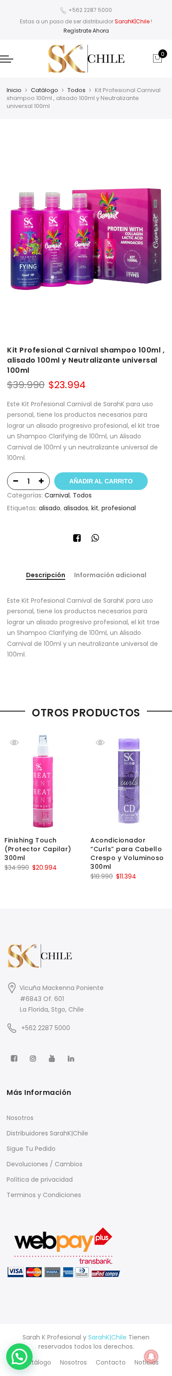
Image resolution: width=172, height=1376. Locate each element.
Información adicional (110, 575)
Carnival (57, 495)
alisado (49, 508)
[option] (86, 234)
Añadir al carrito (101, 481)
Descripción (45, 575)
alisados (76, 508)
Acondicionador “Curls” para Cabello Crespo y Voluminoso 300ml (127, 853)
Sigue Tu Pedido (31, 1148)
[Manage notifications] (151, 1357)
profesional (118, 508)
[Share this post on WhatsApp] (95, 539)
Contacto (111, 1362)
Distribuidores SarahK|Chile (47, 1133)
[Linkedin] (72, 1053)
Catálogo (44, 90)
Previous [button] (15, 801)
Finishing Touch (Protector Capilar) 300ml (37, 849)
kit (94, 508)
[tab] (46, 575)
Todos (76, 90)
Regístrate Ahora (86, 30)
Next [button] (157, 801)
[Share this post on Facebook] (77, 539)
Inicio (14, 90)
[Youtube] (53, 1053)
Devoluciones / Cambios (44, 1164)
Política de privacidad (40, 1179)
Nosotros (20, 1117)
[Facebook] (15, 1053)
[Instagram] (34, 1053)
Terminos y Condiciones (44, 1195)
